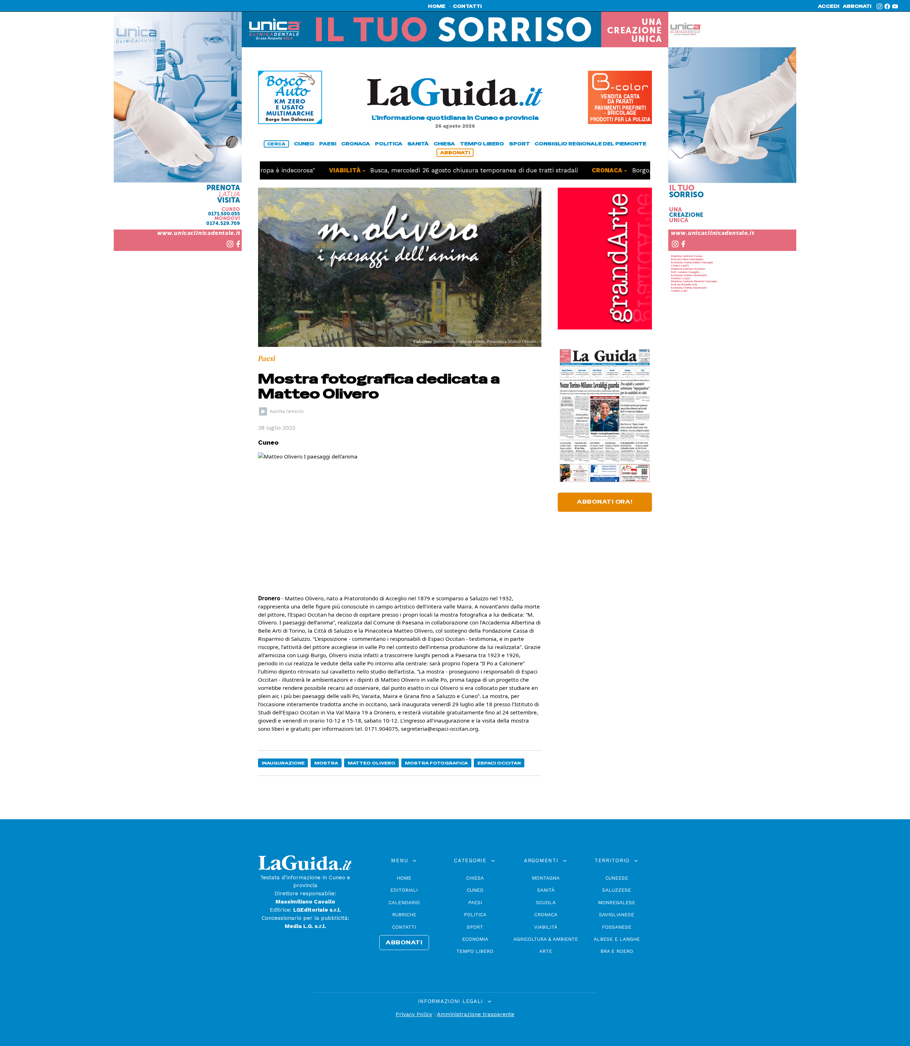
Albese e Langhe (617, 939)
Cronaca (545, 914)
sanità (418, 144)
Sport (475, 927)
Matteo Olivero (371, 763)
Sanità (546, 890)
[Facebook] (887, 6)
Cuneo (475, 890)
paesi (327, 144)
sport (519, 144)
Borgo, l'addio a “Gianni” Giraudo (646, 170)
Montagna (546, 878)
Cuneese (616, 878)
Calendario (404, 902)
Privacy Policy (414, 1014)
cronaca (355, 144)
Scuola (546, 902)
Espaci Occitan (499, 763)
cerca (276, 143)
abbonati (857, 6)
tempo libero (482, 144)
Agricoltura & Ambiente (545, 939)
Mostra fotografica (436, 763)
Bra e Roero (616, 951)
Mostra (326, 763)
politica (388, 144)
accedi (828, 6)
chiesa (444, 144)
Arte (545, 951)
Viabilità (545, 927)
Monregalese (616, 902)
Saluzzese (616, 890)
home (436, 6)
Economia (475, 939)
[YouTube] (895, 6)
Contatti (404, 927)
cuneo (304, 144)
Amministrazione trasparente (475, 1014)
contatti (467, 6)
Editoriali (404, 890)
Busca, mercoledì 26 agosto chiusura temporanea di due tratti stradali (439, 170)
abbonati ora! (605, 501)
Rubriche (404, 914)
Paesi (475, 902)
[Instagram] (879, 6)
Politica (475, 914)
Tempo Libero (474, 951)
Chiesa (475, 878)
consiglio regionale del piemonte (590, 144)
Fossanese (616, 927)
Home (404, 878)
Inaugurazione (283, 763)
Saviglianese (616, 914)
